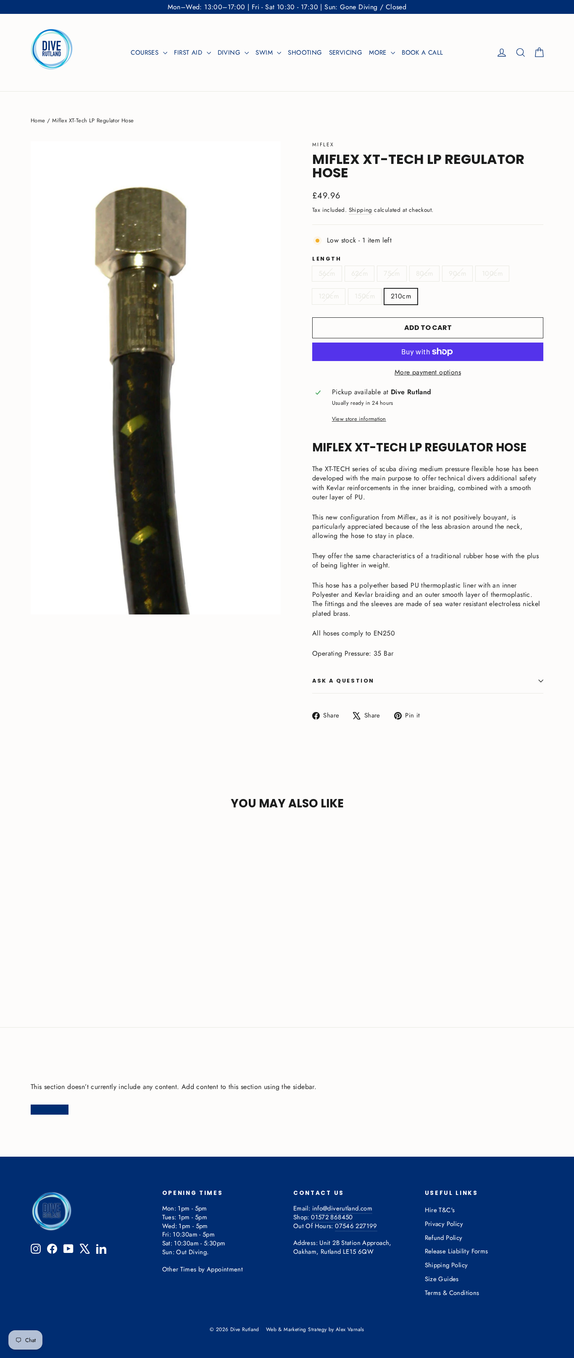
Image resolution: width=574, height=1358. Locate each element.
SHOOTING (305, 52)
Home (38, 120)
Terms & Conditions (452, 1292)
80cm (424, 273)
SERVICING (346, 52)
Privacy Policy (444, 1224)
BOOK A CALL (422, 52)
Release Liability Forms (456, 1251)
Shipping (360, 210)
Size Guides (442, 1279)
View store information (359, 419)
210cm (401, 296)
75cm (392, 273)
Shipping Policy (446, 1265)
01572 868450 (332, 1217)
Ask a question (343, 680)
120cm (329, 296)
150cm (365, 296)
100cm (492, 273)
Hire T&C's (440, 1210)
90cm (457, 273)
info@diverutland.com (342, 1208)
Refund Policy (444, 1237)
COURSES (146, 52)
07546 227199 (356, 1226)
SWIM (265, 52)
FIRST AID (189, 52)
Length (326, 259)
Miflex (323, 144)
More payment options (428, 372)
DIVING (230, 52)
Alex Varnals (350, 1329)
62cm (359, 273)
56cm (327, 273)
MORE (379, 52)
